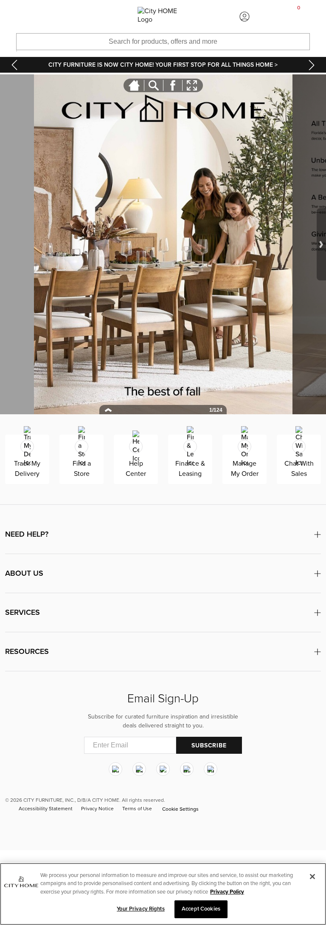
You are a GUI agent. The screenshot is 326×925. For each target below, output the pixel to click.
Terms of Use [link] (137, 809)
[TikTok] (210, 769)
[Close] (312, 876)
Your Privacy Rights (140, 908)
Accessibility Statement (46, 809)
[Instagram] (115, 769)
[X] (163, 769)
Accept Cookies (201, 908)
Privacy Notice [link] (97, 809)
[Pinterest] (186, 769)
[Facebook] (139, 769)
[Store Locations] (81, 16)
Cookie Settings (180, 809)
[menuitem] (27, 16)
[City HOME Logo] (163, 16)
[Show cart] (299, 16)
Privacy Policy (227, 891)
